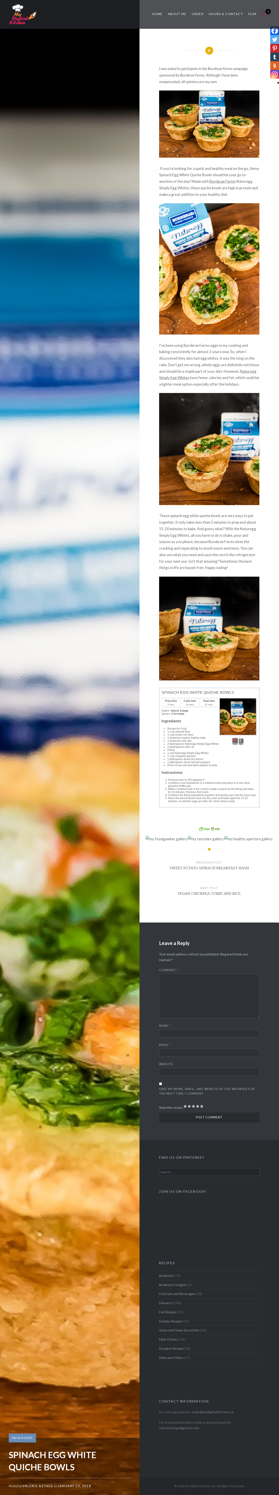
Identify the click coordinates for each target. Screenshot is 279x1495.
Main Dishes (22, 1438)
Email (165, 1045)
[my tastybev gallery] (206, 839)
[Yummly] (274, 65)
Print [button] (241, 743)
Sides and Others (171, 1358)
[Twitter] (274, 39)
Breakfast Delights (173, 1285)
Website (166, 1064)
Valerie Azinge (37, 1486)
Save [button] (235, 743)
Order (198, 14)
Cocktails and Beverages (177, 1294)
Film (252, 14)
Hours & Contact (226, 14)
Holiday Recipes (170, 1321)
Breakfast (166, 1276)
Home (157, 14)
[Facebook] (274, 30)
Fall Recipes (167, 1312)
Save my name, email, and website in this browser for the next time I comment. (207, 1091)
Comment (169, 970)
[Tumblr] (274, 57)
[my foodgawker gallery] (166, 839)
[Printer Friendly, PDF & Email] (209, 828)
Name (165, 1025)
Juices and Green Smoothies (179, 1330)
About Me (177, 14)
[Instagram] (274, 74)
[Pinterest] (274, 48)
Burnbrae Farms (222, 181)
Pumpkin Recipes (171, 1348)
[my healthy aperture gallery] (248, 839)
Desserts (165, 1303)
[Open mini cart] (264, 16)
